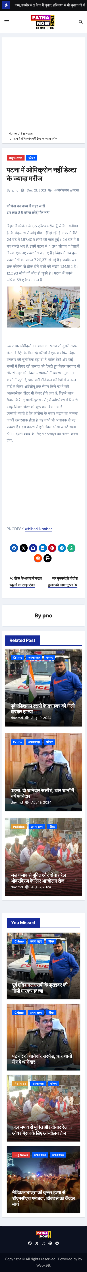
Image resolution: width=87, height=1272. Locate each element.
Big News (15, 158)
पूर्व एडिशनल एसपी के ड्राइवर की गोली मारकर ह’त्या (40, 987)
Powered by (68, 1259)
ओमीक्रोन (63, 190)
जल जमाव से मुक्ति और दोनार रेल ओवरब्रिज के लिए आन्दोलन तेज (38, 878)
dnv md (17, 718)
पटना (75, 190)
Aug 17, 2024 (41, 887)
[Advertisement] (43, 85)
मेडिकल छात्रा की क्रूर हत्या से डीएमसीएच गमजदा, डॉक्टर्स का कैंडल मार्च (43, 1198)
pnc (15, 190)
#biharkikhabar (38, 528)
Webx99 (43, 1265)
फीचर (32, 158)
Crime (17, 657)
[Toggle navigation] (6, 21)
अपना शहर (34, 657)
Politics (19, 827)
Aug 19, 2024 (41, 718)
